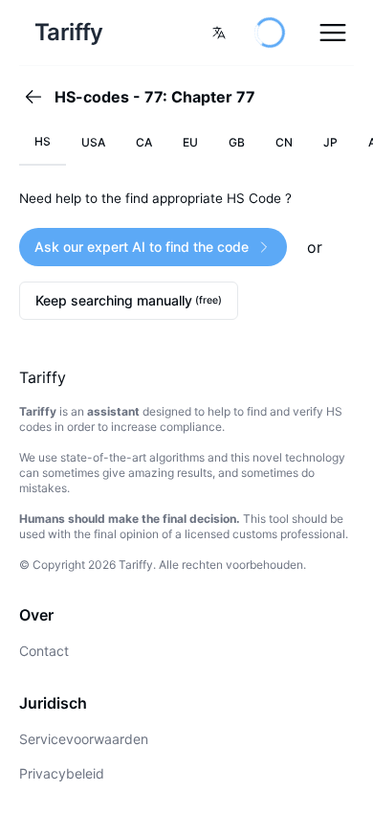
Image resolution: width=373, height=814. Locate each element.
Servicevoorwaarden (83, 739)
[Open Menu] (333, 32)
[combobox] (219, 32)
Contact (44, 651)
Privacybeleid (61, 773)
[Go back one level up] (39, 96)
